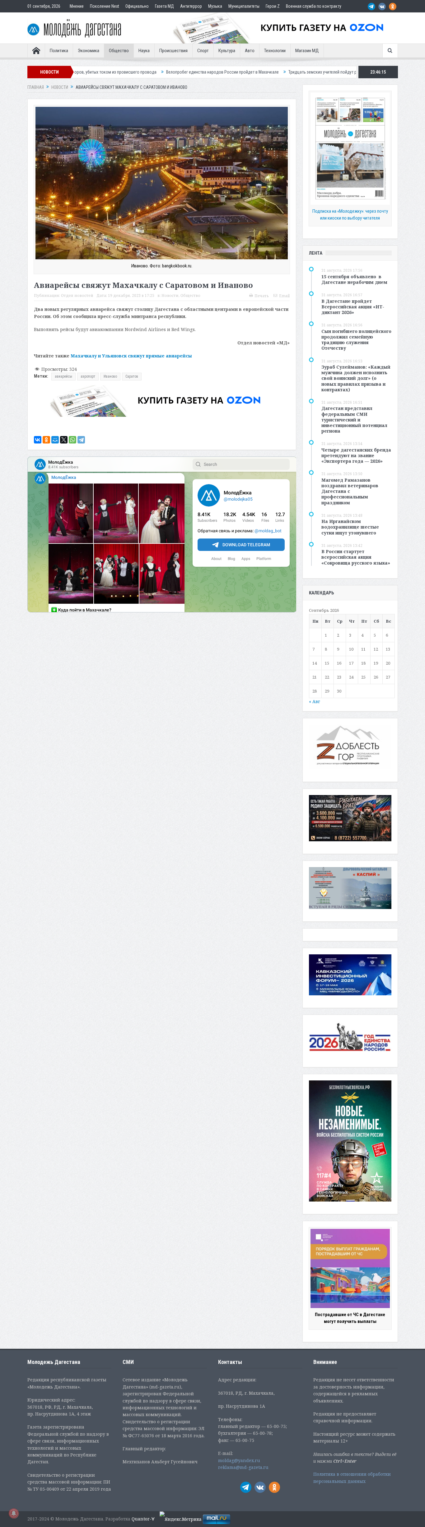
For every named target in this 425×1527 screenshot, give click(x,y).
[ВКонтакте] (37, 439)
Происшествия (173, 50)
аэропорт (88, 376)
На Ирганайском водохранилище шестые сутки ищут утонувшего (350, 526)
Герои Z (273, 6)
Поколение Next (104, 6)
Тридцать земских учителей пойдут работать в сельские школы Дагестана (273, 72)
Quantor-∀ (143, 1519)
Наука (144, 50)
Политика (59, 50)
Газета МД (164, 6)
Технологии (275, 50)
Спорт (203, 50)
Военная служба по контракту (313, 6)
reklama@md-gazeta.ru (243, 1467)
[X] (64, 439)
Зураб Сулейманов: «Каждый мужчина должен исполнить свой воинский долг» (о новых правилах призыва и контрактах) (355, 378)
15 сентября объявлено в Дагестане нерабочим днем (354, 279)
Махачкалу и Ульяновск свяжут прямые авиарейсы (131, 356)
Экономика (88, 50)
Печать (262, 295)
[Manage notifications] (14, 1513)
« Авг (314, 701)
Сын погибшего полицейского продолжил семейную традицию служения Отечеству (356, 339)
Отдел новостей (77, 295)
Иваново (110, 376)
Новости (170, 295)
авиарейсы (63, 376)
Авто (250, 50)
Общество (119, 50)
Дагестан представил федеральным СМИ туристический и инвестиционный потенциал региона (354, 419)
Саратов (131, 376)
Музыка (215, 6)
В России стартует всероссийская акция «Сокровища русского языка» (355, 557)
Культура (226, 50)
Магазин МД (307, 50)
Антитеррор (191, 6)
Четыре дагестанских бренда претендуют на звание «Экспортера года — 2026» (356, 455)
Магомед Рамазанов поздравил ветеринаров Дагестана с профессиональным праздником (349, 491)
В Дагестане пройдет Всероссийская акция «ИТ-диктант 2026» (352, 306)
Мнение (77, 6)
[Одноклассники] (46, 439)
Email (284, 295)
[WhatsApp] (72, 439)
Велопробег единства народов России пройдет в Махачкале (138, 72)
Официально (137, 6)
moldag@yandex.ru (239, 1460)
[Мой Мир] (55, 439)
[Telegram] (81, 439)
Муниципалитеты (243, 6)
